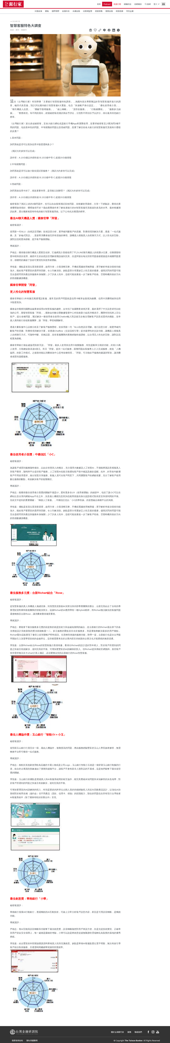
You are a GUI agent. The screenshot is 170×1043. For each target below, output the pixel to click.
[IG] (153, 1032)
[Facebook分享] (109, 30)
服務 (129, 1032)
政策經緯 (119, 11)
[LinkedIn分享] (113, 30)
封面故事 (38, 11)
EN (163, 4)
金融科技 (66, 11)
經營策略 (98, 11)
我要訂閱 (117, 4)
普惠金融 (109, 11)
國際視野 (55, 11)
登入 (155, 4)
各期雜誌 (138, 4)
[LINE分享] (104, 30)
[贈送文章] (90, 30)
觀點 (47, 11)
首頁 (99, 4)
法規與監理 (87, 11)
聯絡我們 (138, 1032)
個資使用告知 (17, 1040)
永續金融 (76, 11)
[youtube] (157, 1032)
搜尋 (149, 4)
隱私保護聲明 (31, 1040)
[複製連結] (99, 30)
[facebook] (148, 1032)
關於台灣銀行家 (117, 1032)
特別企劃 (130, 11)
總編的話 (127, 4)
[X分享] (118, 30)
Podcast (107, 4)
